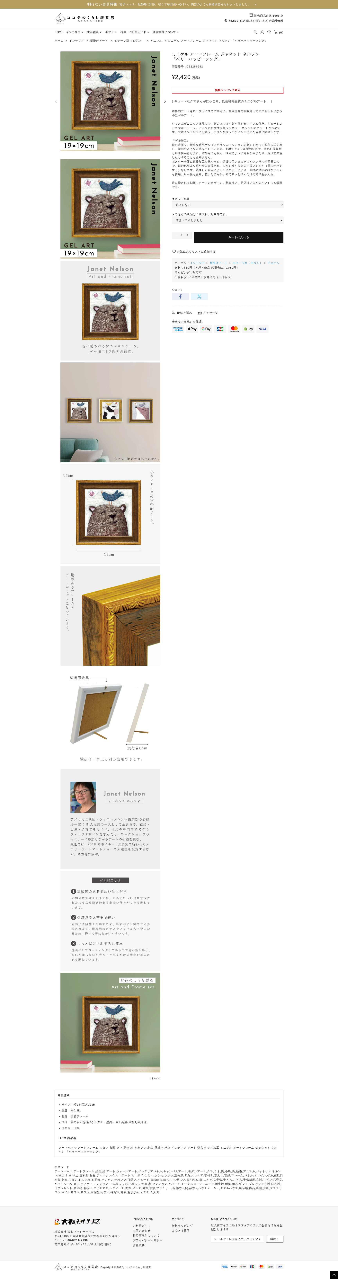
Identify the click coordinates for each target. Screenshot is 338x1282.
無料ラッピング (182, 1225)
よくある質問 (181, 1230)
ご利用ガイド (142, 1225)
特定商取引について (146, 1235)
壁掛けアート (219, 262)
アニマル (274, 262)
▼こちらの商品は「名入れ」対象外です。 (200, 214)
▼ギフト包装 (181, 198)
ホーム (59, 40)
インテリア (197, 262)
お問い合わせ (142, 1230)
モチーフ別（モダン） (248, 262)
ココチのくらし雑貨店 (84, 18)
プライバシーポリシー (148, 1240)
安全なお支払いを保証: (187, 321)
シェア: (177, 289)
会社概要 (139, 1245)
